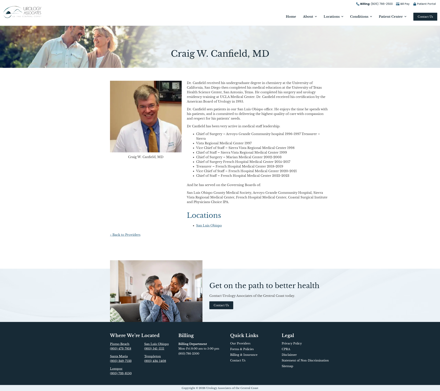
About (308, 17)
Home (291, 17)
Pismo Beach (119, 344)
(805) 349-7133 (120, 361)
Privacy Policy (292, 343)
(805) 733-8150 (121, 373)
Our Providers (240, 343)
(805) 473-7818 (120, 348)
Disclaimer (289, 354)
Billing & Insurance (243, 354)
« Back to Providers (125, 235)
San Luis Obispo (209, 225)
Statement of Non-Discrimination (305, 360)
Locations (332, 17)
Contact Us (237, 360)
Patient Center (391, 17)
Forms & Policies (242, 349)
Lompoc (116, 369)
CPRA (286, 349)
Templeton (152, 356)
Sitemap (287, 366)
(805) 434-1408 (155, 361)
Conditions (359, 17)
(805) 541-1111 (154, 348)
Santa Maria (119, 356)
